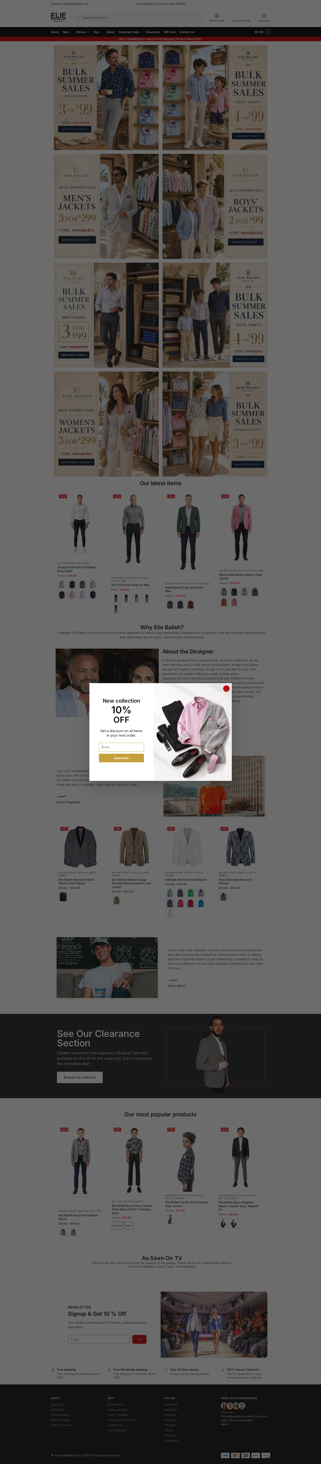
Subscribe (121, 758)
